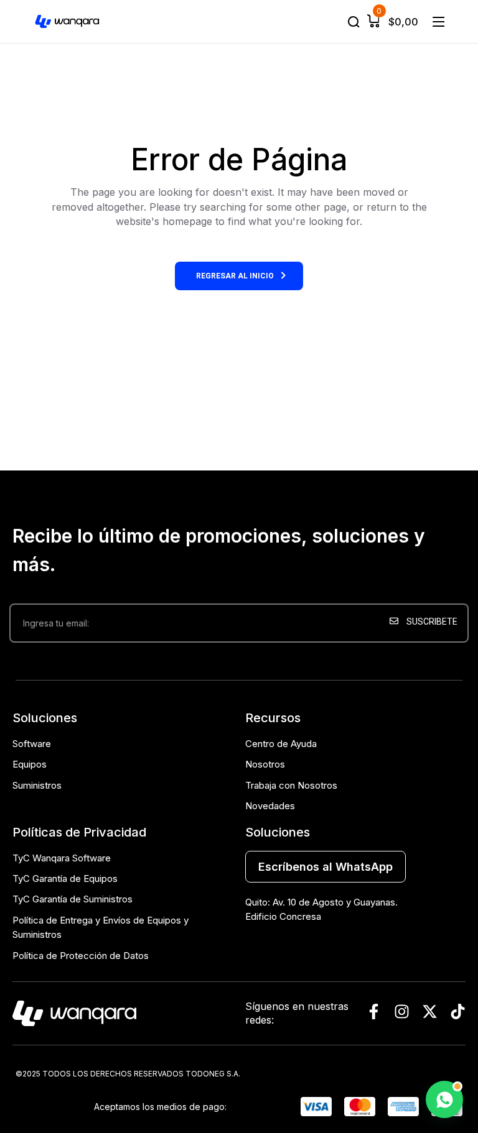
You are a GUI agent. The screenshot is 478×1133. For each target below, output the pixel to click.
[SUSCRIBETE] (426, 663)
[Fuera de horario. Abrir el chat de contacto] (444, 1099)
